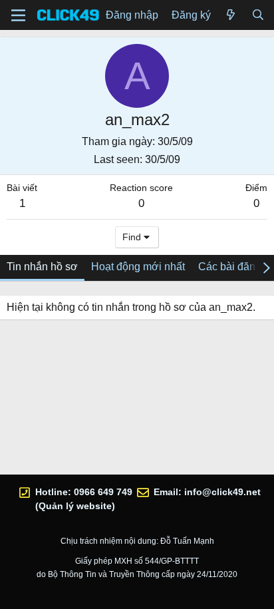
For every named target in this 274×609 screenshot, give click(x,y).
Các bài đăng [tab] (229, 266)
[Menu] (18, 15)
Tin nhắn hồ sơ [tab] (42, 266)
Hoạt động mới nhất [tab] (138, 266)
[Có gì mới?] (231, 15)
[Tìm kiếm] (257, 15)
